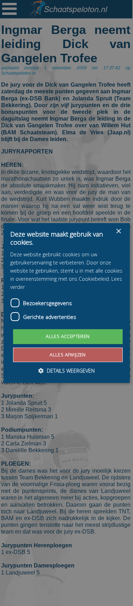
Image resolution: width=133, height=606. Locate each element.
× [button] (118, 231)
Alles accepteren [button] (67, 336)
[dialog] (66, 303)
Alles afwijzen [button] (68, 354)
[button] (66, 370)
